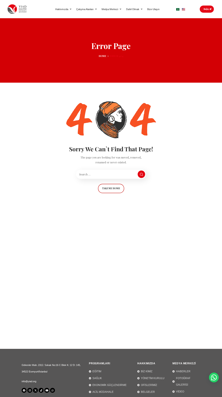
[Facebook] (24, 390)
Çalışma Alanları (85, 9)
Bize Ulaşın (153, 9)
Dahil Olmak (132, 9)
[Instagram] (29, 390)
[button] (63, 9)
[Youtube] (46, 390)
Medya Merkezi (110, 9)
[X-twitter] (35, 390)
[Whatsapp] (52, 390)
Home (102, 56)
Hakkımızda (61, 9)
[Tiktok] (41, 390)
